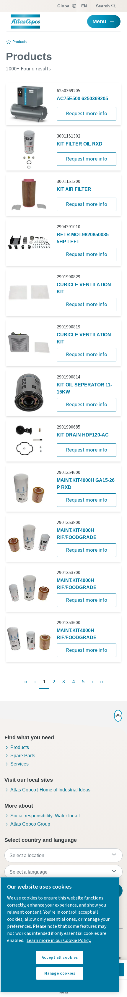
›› (101, 681)
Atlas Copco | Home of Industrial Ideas (50, 789)
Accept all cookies (60, 957)
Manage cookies (59, 973)
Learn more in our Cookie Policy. (59, 940)
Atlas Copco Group (30, 823)
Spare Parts (22, 755)
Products (19, 42)
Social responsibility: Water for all (45, 815)
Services (19, 763)
